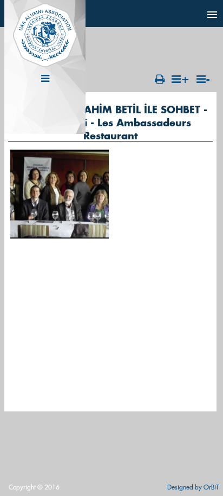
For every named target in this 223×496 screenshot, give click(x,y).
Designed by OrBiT (193, 487)
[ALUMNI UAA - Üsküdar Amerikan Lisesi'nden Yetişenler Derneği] (45, 65)
